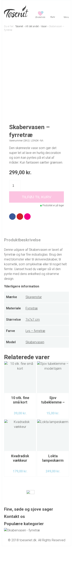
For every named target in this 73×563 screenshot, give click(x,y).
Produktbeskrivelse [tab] (22, 239)
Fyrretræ (32, 308)
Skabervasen (35, 342)
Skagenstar (34, 297)
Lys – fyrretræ (35, 331)
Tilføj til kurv (36, 197)
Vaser (44, 26)
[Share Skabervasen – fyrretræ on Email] (27, 216)
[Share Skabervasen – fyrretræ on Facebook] (12, 216)
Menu (66, 17)
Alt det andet (32, 26)
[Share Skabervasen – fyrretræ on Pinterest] (20, 216)
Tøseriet (19, 26)
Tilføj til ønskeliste (61, 41)
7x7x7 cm (33, 319)
